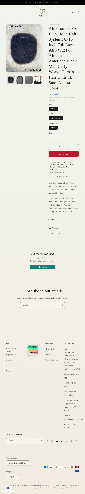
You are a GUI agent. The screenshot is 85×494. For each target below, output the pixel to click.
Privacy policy (32, 488)
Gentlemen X (21, 485)
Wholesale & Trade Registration (11, 352)
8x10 (53, 109)
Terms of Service (51, 360)
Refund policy (74, 485)
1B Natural (55, 118)
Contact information (72, 488)
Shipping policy (58, 488)
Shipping (63, 98)
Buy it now (64, 154)
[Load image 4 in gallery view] (38, 80)
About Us (10, 365)
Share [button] (53, 219)
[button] (5, 12)
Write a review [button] (42, 267)
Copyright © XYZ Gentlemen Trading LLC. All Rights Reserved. (46, 485)
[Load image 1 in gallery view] (11, 80)
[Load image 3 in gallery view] (29, 80)
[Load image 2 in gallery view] (20, 80)
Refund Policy (50, 355)
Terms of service (45, 488)
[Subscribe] (62, 305)
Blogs (8, 371)
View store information (59, 176)
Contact (9, 360)
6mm (53, 128)
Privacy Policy (50, 349)
